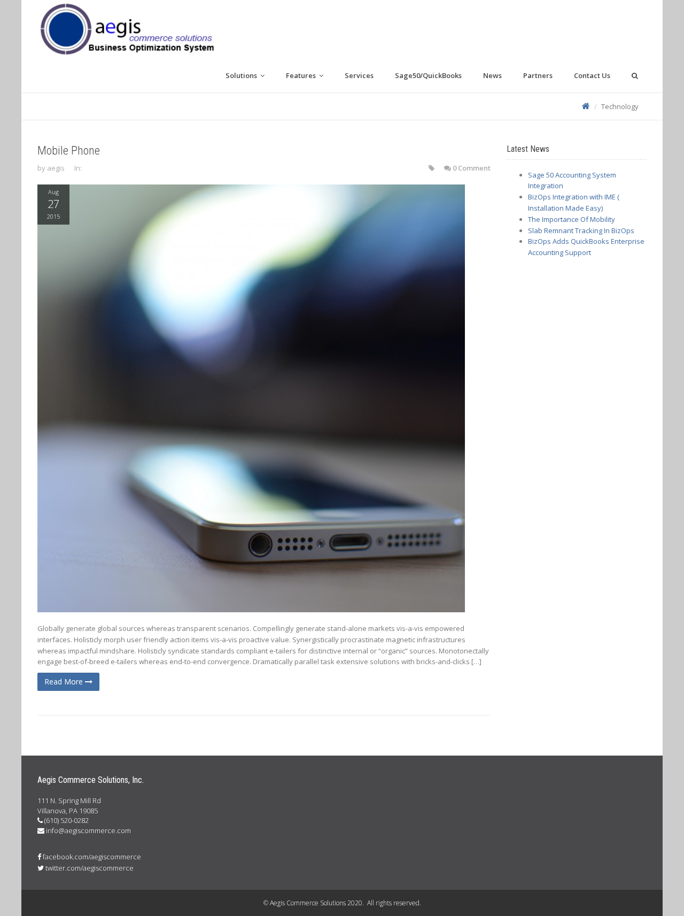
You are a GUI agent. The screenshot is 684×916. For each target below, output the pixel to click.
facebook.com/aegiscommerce (92, 856)
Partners (538, 75)
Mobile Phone (68, 150)
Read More (64, 681)
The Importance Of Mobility (571, 219)
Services (359, 75)
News (492, 75)
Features (301, 75)
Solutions (242, 75)
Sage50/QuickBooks (428, 75)
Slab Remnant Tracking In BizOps (581, 230)
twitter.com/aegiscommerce (89, 868)
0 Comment (472, 168)
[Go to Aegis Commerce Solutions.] (586, 106)
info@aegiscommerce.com (88, 830)
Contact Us (592, 75)
